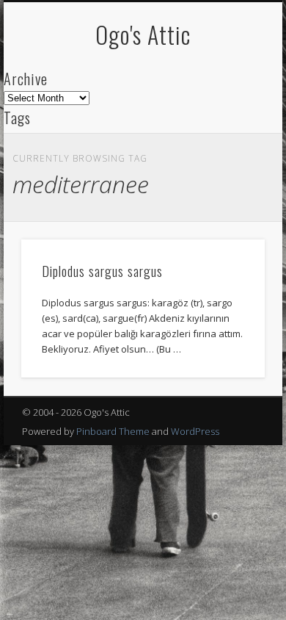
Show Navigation (228, 131)
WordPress (195, 431)
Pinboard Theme (113, 431)
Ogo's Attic (143, 34)
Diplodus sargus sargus (102, 271)
